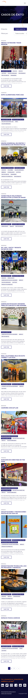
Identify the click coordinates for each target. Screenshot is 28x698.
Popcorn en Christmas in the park (13, 460)
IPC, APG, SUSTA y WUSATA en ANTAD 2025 (11, 248)
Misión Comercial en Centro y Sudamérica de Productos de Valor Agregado (13, 144)
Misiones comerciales (7, 167)
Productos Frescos (7, 176)
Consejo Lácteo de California (10, 386)
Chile (21, 648)
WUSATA (15, 71)
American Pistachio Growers (9, 280)
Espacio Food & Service (10, 618)
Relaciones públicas (18, 119)
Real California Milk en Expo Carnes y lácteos (13, 356)
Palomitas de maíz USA (7, 121)
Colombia (10, 170)
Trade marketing (6, 71)
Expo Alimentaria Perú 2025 (12, 95)
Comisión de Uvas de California (10, 544)
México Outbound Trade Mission (11, 43)
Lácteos (4, 73)
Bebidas (4, 172)
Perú (16, 121)
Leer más (6, 86)
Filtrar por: (4, 33)
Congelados (11, 172)
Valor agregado (12, 73)
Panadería (13, 75)
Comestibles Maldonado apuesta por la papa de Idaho (13, 196)
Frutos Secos (5, 75)
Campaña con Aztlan (9, 408)
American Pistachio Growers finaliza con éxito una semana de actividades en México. (13, 305)
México (20, 71)
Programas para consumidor (9, 436)
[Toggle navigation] (25, 3)
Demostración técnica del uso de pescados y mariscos (13, 566)
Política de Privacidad (6, 693)
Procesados (22, 73)
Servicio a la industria (19, 540)
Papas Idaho (5, 226)
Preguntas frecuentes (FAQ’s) (8, 691)
